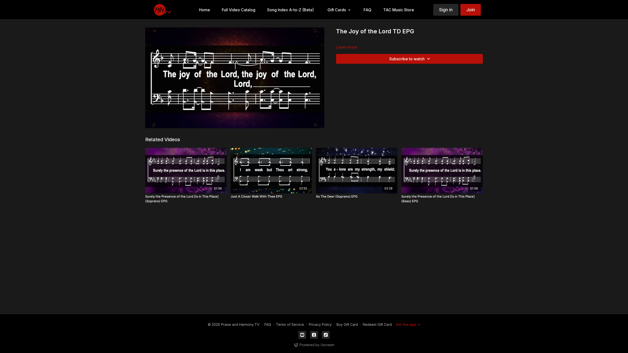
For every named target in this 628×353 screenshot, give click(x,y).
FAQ (267, 324)
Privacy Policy (320, 324)
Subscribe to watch (407, 58)
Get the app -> (408, 324)
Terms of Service (290, 324)
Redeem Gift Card (377, 324)
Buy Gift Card (347, 324)
